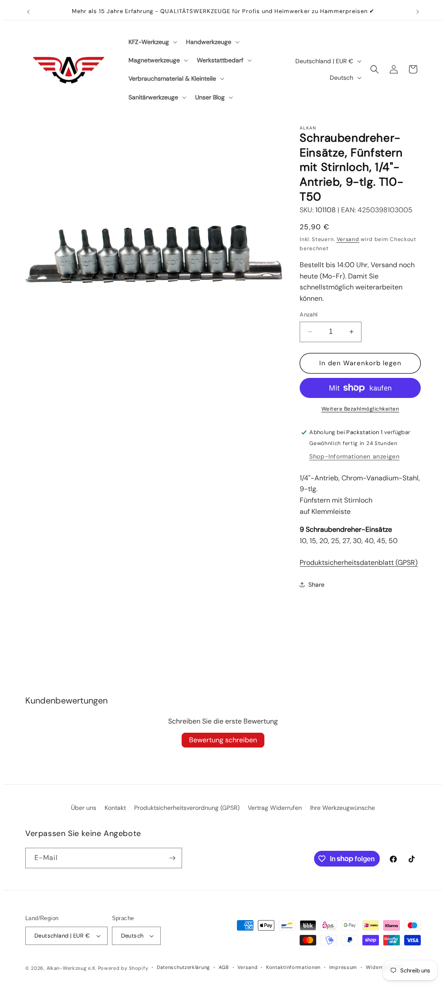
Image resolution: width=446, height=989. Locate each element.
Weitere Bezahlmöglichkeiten (360, 408)
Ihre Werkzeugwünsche (342, 808)
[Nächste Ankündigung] (417, 11)
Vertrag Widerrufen (275, 808)
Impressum (343, 967)
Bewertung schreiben (223, 739)
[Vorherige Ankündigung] (28, 11)
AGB (224, 967)
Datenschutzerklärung (183, 967)
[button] (152, 42)
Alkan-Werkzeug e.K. (72, 968)
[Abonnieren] (172, 858)
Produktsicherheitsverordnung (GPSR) (187, 808)
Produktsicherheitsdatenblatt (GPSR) (359, 562)
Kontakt (115, 808)
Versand (348, 239)
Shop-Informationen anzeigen (354, 456)
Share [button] (316, 584)
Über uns (83, 808)
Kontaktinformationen (293, 967)
